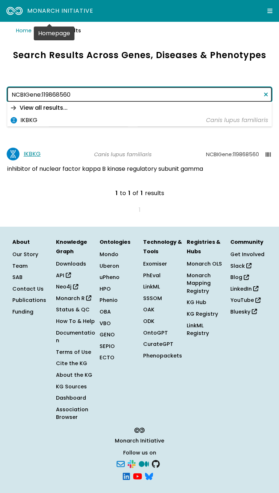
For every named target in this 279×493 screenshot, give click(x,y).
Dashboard (71, 397)
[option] (139, 108)
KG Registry (202, 314)
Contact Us (28, 288)
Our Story (25, 254)
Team (20, 266)
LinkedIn (241, 288)
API (61, 275)
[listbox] (139, 114)
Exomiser (155, 263)
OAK (148, 309)
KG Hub (196, 302)
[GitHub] (156, 463)
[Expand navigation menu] (270, 11)
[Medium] (144, 463)
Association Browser (72, 413)
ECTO (107, 357)
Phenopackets (162, 355)
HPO (105, 288)
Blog (237, 277)
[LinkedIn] (126, 475)
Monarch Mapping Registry (199, 283)
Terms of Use (73, 352)
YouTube (242, 300)
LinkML (151, 286)
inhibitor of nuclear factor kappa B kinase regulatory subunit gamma (105, 169)
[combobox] (139, 94)
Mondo (109, 254)
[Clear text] (264, 94)
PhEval (152, 275)
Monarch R (71, 298)
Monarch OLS (204, 263)
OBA (105, 311)
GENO (107, 334)
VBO (105, 323)
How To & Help (75, 321)
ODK (148, 321)
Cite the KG (71, 363)
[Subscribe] (121, 463)
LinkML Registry (198, 329)
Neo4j (64, 286)
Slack (238, 266)
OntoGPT (155, 332)
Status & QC (73, 309)
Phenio (109, 300)
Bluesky (241, 311)
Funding (22, 311)
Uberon (109, 266)
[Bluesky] (149, 475)
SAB (17, 277)
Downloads (71, 263)
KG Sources (71, 386)
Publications (29, 300)
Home (24, 30)
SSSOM (152, 298)
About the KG (74, 375)
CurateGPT (158, 344)
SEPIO (107, 346)
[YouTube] (137, 475)
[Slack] (132, 463)
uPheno (110, 277)
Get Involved (247, 254)
